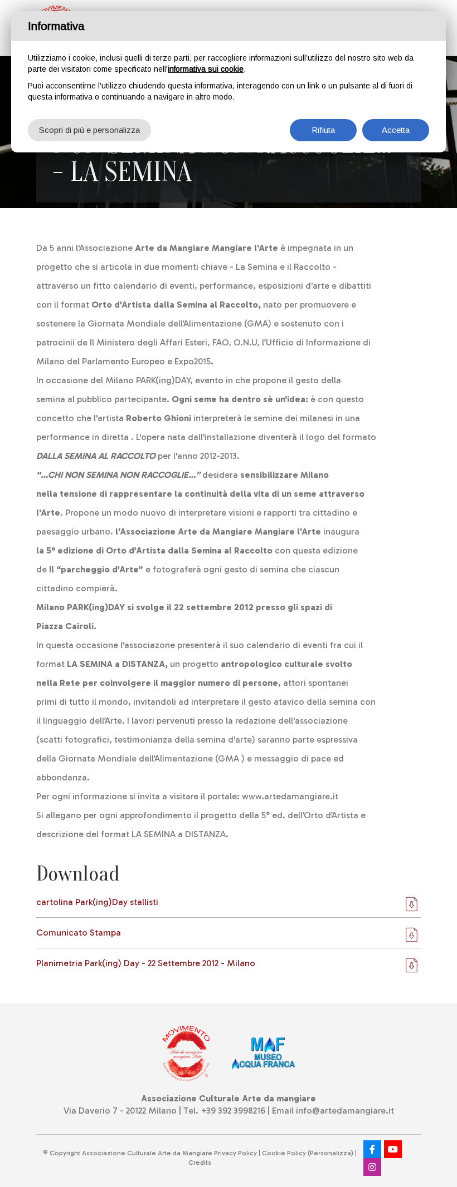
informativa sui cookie (206, 69)
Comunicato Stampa (78, 932)
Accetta (396, 130)
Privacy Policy (235, 1153)
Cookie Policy (284, 1153)
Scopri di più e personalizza (89, 130)
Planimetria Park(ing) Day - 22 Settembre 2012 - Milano (145, 963)
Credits (199, 1162)
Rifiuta (323, 130)
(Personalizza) (330, 1153)
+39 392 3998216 (233, 1110)
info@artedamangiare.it (345, 1110)
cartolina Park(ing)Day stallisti (97, 902)
